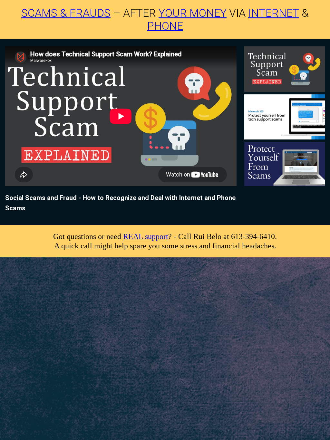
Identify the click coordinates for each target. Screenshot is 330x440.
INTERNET (273, 12)
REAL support (145, 236)
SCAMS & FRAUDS (66, 12)
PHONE (165, 25)
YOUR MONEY (193, 12)
